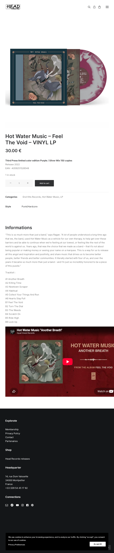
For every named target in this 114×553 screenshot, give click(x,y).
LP (61, 196)
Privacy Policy (12, 433)
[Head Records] (13, 7)
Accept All (98, 544)
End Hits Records (32, 196)
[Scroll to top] (108, 547)
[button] (107, 7)
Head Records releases (17, 458)
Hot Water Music (50, 196)
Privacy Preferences (16, 545)
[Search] (88, 7)
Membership (12, 429)
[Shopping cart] (98, 7)
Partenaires (11, 441)
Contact (9, 437)
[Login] (93, 7)
